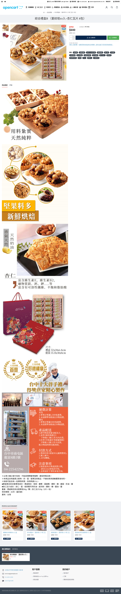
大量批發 (96, 58)
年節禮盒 (72, 55)
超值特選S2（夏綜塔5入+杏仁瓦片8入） (61, 532)
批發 (79, 58)
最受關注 (15, 549)
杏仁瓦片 (102, 55)
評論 (10, 85)
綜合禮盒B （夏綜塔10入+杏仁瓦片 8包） (19, 555)
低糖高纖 (82, 52)
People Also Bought (9, 506)
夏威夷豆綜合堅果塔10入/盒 (83, 532)
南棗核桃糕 (87, 55)
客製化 (90, 58)
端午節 (106, 52)
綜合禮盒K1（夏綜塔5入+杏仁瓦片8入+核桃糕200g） (37, 532)
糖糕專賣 (100, 52)
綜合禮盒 (49, 12)
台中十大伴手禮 (91, 52)
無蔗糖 (75, 52)
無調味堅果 (73, 58)
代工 (84, 58)
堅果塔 (109, 55)
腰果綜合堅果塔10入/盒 (10, 532)
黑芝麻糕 (95, 55)
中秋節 (112, 52)
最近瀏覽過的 (6, 549)
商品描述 (5, 85)
